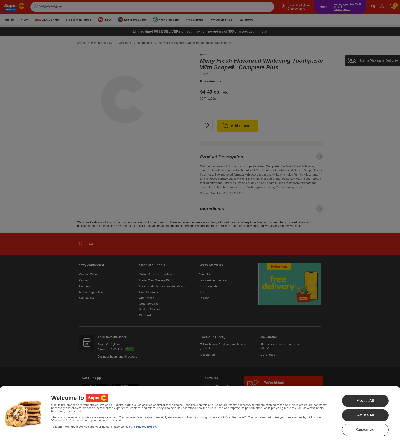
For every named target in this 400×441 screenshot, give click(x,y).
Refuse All (365, 415)
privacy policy (146, 426)
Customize (365, 429)
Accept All (365, 401)
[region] (200, 413)
